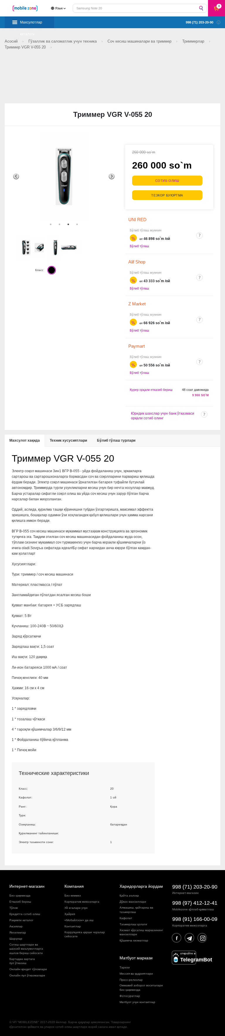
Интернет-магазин (27, 886)
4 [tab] (77, 224)
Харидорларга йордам (141, 886)
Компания (74, 886)
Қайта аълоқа (129, 895)
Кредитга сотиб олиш (24, 914)
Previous (16, 176)
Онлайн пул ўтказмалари (27, 975)
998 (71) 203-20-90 (194, 887)
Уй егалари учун (76, 907)
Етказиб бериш (20, 901)
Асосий (12, 41)
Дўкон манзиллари (133, 901)
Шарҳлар (15, 938)
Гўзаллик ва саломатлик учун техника (63, 41)
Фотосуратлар (130, 996)
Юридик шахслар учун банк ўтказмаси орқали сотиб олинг (162, 415)
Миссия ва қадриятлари (136, 973)
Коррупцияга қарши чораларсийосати (84, 934)
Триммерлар (193, 41)
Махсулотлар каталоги (31, 24)
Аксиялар (16, 926)
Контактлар (72, 926)
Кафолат (126, 918)
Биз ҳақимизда (19, 895)
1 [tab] (51, 224)
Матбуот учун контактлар (137, 1002)
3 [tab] (68, 224)
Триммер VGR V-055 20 (26, 47)
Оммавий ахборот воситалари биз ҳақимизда (141, 987)
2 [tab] (59, 224)
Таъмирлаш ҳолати (133, 924)
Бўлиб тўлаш (139, 246)
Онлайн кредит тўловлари (28, 969)
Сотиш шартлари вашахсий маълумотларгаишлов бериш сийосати (26, 949)
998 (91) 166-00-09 (194, 919)
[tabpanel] (64, 176)
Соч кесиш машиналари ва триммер (140, 41)
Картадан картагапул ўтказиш (22, 961)
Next (112, 176)
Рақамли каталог (21, 920)
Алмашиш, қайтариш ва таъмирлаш (136, 909)
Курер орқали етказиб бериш (151, 389)
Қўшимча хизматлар (134, 940)
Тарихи (125, 967)
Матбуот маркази (136, 958)
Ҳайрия (69, 914)
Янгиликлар (17, 932)
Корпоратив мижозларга (81, 901)
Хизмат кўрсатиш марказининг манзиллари (141, 932)
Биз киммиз (72, 895)
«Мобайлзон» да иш (78, 920)
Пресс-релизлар (131, 979)
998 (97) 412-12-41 (194, 903)
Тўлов (13, 907)
